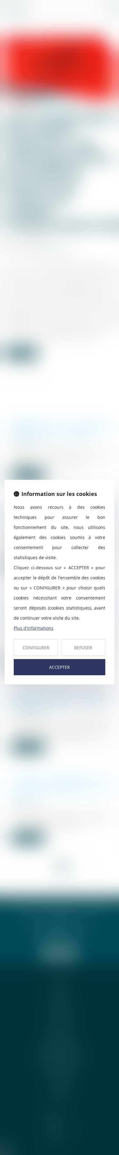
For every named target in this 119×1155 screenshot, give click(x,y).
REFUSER (83, 647)
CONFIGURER (36, 647)
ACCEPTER (59, 667)
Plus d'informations (33, 628)
